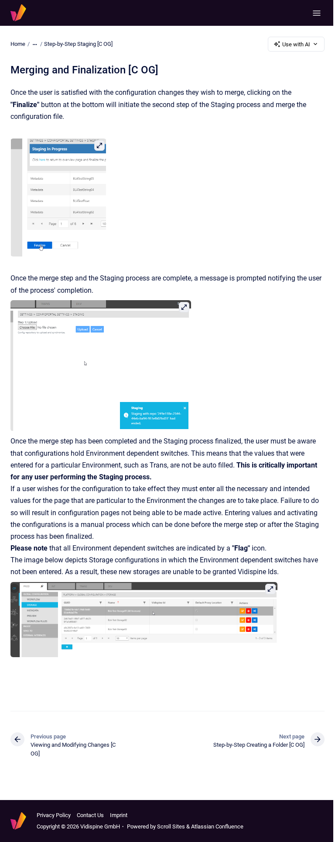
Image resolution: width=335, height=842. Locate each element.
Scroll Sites (171, 826)
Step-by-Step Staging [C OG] (78, 44)
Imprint (118, 815)
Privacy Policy (54, 815)
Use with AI (296, 44)
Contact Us (90, 815)
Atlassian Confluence (217, 826)
